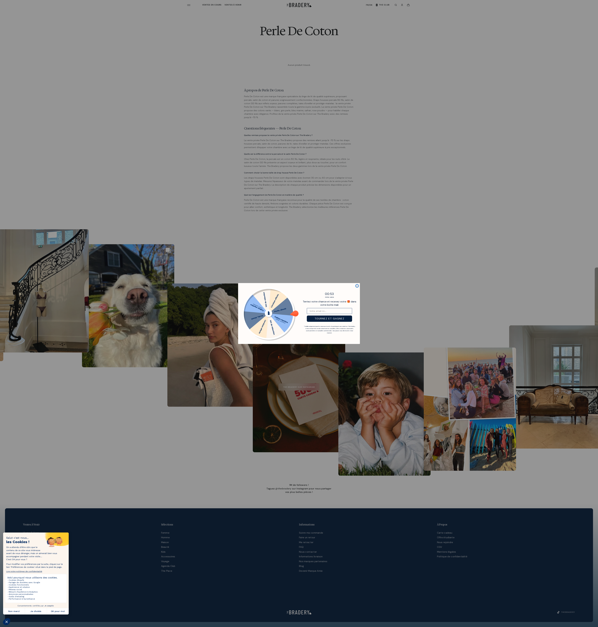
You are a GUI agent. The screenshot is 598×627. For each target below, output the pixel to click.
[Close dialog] (357, 285)
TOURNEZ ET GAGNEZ (329, 318)
